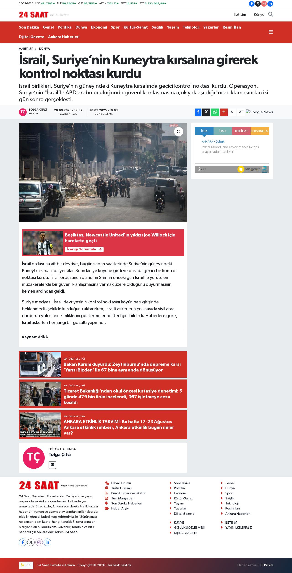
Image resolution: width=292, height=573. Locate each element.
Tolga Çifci (60, 454)
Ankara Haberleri (63, 37)
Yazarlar (211, 27)
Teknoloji (191, 27)
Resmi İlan (232, 27)
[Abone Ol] (259, 112)
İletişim (240, 15)
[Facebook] (22, 542)
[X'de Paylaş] (206, 112)
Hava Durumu (121, 483)
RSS (28, 565)
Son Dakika (29, 27)
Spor (115, 27)
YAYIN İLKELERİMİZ (238, 527)
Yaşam (173, 27)
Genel (48, 27)
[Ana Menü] (271, 32)
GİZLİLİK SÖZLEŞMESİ (189, 527)
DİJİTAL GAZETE (185, 533)
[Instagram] (39, 542)
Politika (65, 27)
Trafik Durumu (121, 488)
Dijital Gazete (31, 37)
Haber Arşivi (120, 508)
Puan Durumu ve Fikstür (128, 493)
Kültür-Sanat (136, 27)
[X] (31, 542)
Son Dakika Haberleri (126, 503)
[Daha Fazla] (224, 112)
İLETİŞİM (231, 522)
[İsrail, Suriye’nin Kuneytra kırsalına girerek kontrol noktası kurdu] (103, 172)
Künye (259, 15)
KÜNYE (179, 522)
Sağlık (157, 27)
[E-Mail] (52, 465)
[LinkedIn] (47, 542)
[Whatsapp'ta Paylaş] (215, 112)
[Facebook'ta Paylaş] (198, 112)
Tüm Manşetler (122, 498)
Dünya (81, 27)
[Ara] (270, 15)
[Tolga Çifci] (34, 458)
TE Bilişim (266, 565)
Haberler (26, 48)
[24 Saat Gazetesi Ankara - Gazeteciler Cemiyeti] (44, 14)
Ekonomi (99, 27)
